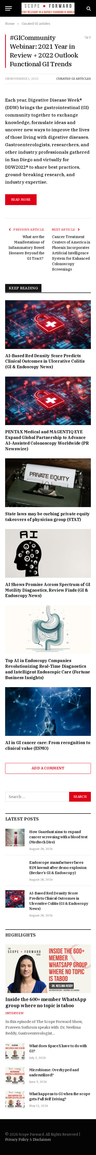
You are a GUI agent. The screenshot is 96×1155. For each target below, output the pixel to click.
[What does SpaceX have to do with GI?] (15, 1051)
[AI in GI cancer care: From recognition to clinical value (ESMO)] (48, 711)
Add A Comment (48, 768)
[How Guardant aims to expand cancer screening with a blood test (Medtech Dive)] (15, 837)
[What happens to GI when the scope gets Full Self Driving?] (15, 1099)
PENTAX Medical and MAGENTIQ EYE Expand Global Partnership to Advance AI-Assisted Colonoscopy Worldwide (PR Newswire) (47, 440)
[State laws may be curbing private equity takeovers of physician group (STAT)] (48, 482)
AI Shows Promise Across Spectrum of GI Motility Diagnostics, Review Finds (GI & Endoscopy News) (47, 590)
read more (20, 199)
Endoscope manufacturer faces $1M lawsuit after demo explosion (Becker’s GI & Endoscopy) (58, 867)
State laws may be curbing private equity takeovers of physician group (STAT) (47, 516)
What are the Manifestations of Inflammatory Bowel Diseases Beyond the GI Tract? (26, 247)
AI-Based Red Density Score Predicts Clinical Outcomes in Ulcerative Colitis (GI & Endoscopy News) (44, 361)
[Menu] (8, 8)
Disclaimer (42, 1139)
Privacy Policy (17, 1139)
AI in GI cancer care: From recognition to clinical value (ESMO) (47, 745)
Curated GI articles (73, 78)
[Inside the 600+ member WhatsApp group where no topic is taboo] (48, 969)
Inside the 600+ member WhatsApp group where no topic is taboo (45, 1002)
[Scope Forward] (48, 8)
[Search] (88, 8)
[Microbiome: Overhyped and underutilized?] (15, 1075)
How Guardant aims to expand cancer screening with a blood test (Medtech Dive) (58, 836)
